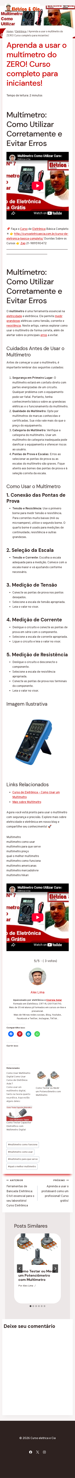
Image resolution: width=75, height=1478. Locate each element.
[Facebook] (31, 1452)
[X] (37, 1452)
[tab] (30, 1306)
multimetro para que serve (23, 1159)
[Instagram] (44, 1452)
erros (43, 335)
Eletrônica (39, 229)
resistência (13, 326)
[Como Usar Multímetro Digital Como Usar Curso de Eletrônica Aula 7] (21, 1087)
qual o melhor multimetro (22, 1166)
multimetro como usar (20, 1152)
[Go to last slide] (19, 1268)
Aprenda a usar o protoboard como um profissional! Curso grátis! (55, 1191)
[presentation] (37, 1249)
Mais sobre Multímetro (26, 802)
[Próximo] (55, 1268)
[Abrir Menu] (65, 7)
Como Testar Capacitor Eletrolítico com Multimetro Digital (18, 1126)
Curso (24, 229)
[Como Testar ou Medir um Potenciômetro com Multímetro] (49, 1079)
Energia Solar (54, 1000)
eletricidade (14, 316)
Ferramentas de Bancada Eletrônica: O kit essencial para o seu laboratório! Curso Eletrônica (20, 1193)
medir (58, 316)
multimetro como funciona (22, 1144)
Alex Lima (28, 1285)
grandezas (13, 321)
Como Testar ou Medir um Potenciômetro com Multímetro (48, 1092)
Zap (22, 243)
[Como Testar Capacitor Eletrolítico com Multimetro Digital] (19, 1113)
